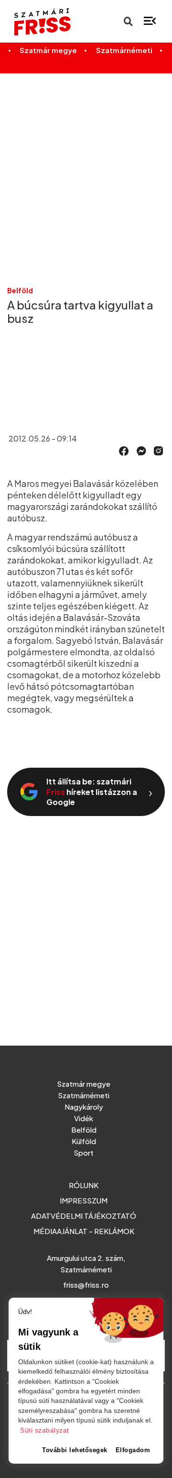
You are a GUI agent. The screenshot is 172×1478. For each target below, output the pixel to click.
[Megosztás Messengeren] (141, 450)
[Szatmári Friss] (38, 21)
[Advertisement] (86, 172)
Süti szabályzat (44, 1430)
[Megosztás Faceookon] (124, 450)
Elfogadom (133, 1450)
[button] (124, 451)
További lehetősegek (75, 1450)
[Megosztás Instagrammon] (158, 450)
